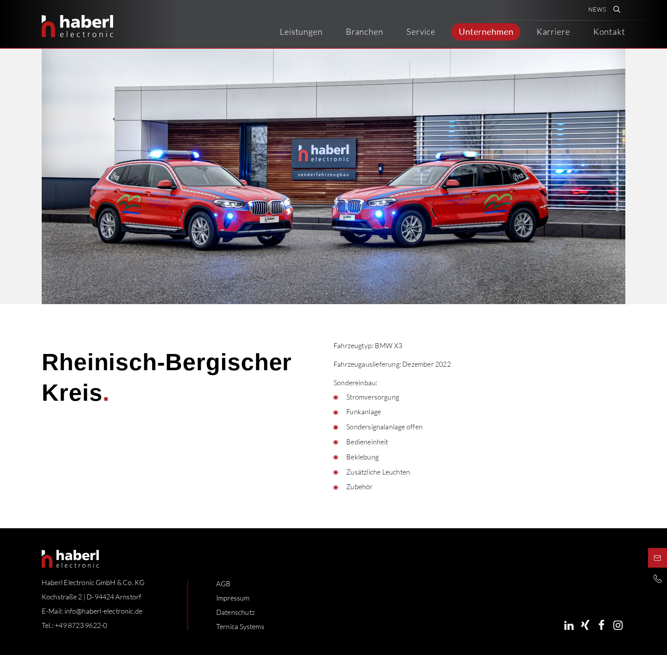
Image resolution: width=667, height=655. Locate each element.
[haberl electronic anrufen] (657, 578)
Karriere (553, 31)
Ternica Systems (240, 626)
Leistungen (301, 31)
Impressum (233, 598)
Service (420, 31)
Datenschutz (235, 612)
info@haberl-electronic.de (103, 611)
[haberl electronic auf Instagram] (617, 624)
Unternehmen (486, 31)
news (597, 9)
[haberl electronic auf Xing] (585, 624)
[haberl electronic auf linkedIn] (569, 624)
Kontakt (609, 31)
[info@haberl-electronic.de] (657, 557)
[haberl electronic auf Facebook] (601, 624)
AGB (223, 583)
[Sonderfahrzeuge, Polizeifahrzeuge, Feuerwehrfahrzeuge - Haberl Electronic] (77, 26)
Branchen (364, 31)
